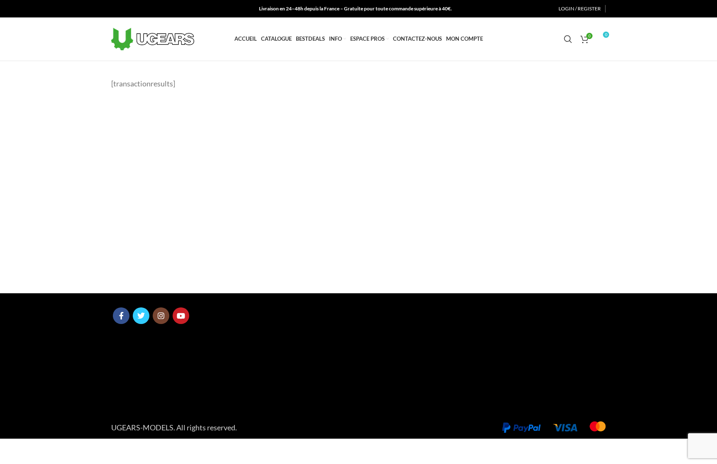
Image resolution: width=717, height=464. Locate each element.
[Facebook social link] (115, 8)
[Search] (568, 39)
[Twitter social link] (125, 8)
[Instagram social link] (136, 8)
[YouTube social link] (146, 8)
